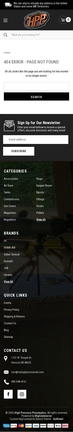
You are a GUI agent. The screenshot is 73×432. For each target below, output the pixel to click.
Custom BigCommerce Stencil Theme (30, 419)
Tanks (7, 192)
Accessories (11, 178)
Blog (6, 330)
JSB (6, 268)
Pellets (40, 212)
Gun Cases (10, 206)
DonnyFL (8, 261)
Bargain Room (44, 185)
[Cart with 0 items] (63, 20)
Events (7, 302)
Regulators (10, 219)
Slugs (39, 178)
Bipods (40, 192)
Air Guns (8, 185)
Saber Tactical (11, 254)
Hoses (40, 206)
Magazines (10, 212)
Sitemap (8, 336)
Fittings (40, 199)
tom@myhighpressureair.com (27, 372)
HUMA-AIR (9, 247)
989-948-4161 (18, 381)
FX (5, 240)
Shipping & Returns (14, 316)
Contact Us (10, 323)
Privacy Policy (11, 309)
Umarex (8, 274)
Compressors (11, 199)
